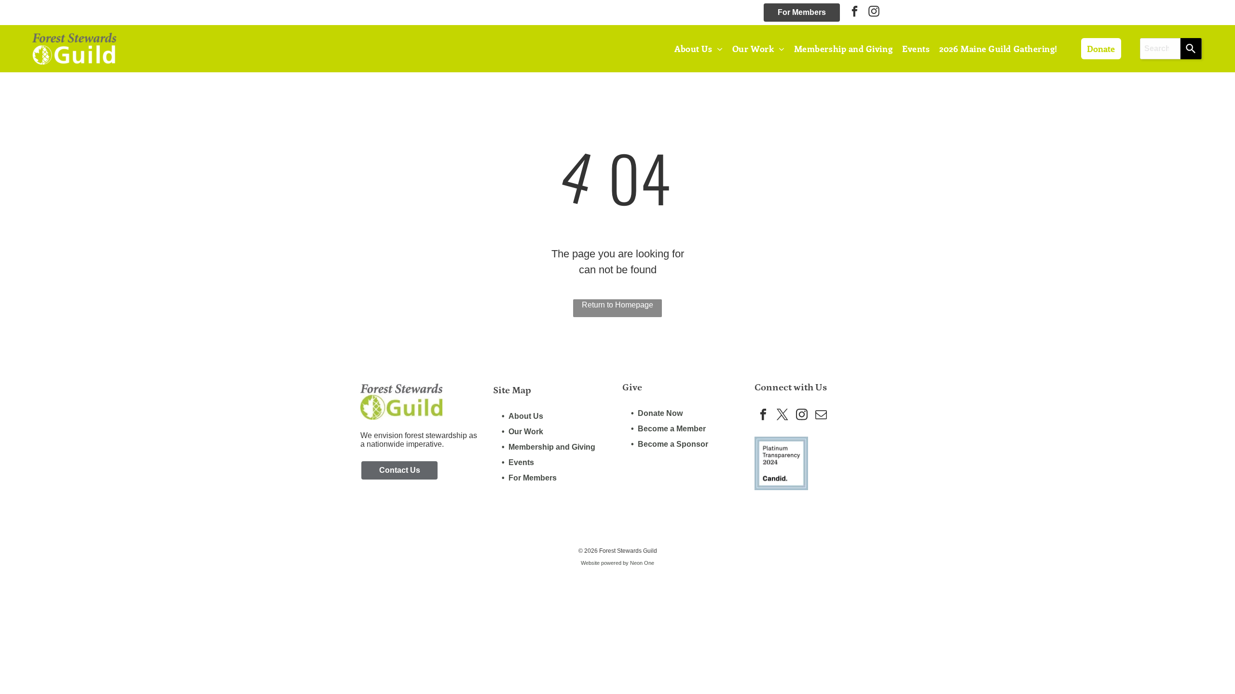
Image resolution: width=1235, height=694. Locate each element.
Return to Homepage (617, 305)
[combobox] (1160, 48)
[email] (820, 415)
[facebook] (854, 12)
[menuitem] (698, 48)
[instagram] (873, 12)
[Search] (1191, 48)
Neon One (642, 563)
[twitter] (782, 415)
